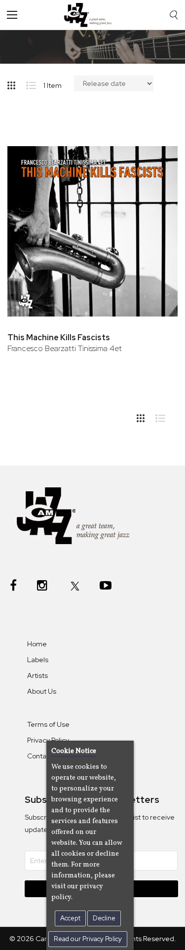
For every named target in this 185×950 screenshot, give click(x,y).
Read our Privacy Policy (88, 939)
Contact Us (45, 756)
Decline (104, 918)
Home (37, 643)
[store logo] (90, 15)
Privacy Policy (48, 740)
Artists (37, 675)
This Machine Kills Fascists (58, 337)
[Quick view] (157, 188)
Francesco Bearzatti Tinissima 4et (64, 348)
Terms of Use (48, 724)
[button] (157, 156)
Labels (37, 659)
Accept (70, 918)
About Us (41, 691)
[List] (34, 83)
